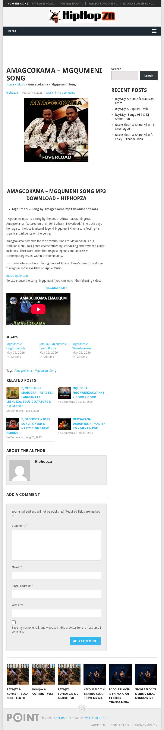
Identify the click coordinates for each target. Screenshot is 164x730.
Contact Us (120, 725)
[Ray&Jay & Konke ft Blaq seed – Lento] (18, 674)
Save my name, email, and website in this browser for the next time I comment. (56, 629)
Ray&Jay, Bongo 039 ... (102, 3)
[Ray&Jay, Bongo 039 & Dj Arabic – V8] (69, 674)
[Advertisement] (84, 50)
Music (21, 84)
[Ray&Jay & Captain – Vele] (43, 674)
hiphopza (12, 92)
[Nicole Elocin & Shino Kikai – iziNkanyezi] (146, 674)
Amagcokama (23, 370)
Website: (17, 605)
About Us (98, 725)
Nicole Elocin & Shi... (138, 3)
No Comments (66, 92)
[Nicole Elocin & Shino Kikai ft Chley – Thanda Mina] (120, 674)
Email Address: (22, 586)
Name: (17, 567)
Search (116, 69)
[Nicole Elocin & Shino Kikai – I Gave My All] (94, 674)
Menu (11, 31)
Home (10, 84)
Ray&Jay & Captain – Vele (131, 109)
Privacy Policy (145, 725)
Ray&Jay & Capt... (72, 3)
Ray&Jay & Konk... (43, 3)
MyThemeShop (95, 718)
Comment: (19, 526)
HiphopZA (60, 718)
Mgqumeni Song (45, 370)
